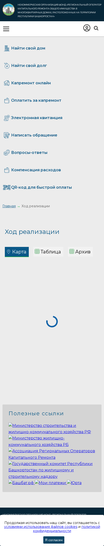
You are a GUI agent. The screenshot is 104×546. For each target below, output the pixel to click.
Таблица (51, 252)
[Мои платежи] (51, 483)
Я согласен (54, 540)
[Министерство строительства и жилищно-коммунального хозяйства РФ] (52, 432)
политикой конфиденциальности (66, 528)
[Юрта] (74, 483)
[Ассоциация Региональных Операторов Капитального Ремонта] (52, 457)
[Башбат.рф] (21, 483)
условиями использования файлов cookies (40, 526)
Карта (19, 252)
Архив (82, 252)
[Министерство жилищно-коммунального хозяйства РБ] (52, 444)
